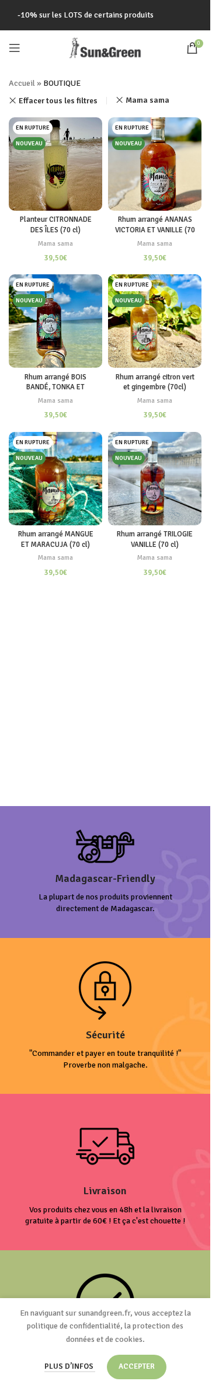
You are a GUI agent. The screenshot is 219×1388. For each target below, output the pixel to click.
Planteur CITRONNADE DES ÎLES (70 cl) (56, 225)
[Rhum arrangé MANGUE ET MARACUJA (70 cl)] (55, 478)
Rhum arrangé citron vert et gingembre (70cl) (155, 382)
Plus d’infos (69, 1366)
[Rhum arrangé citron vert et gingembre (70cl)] (154, 321)
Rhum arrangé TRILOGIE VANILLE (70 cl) (155, 539)
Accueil (22, 83)
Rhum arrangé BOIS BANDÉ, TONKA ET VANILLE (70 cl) (55, 387)
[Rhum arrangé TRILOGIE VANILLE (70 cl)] (154, 478)
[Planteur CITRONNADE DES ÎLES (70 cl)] (55, 164)
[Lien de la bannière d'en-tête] (105, 15)
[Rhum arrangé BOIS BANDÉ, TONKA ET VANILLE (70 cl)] (55, 321)
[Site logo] (105, 47)
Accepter (137, 1366)
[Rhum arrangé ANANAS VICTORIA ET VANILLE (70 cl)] (154, 164)
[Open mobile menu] (14, 48)
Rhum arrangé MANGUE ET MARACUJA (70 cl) (55, 539)
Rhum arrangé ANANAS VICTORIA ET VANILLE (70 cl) (155, 230)
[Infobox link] (105, 872)
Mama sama (147, 100)
